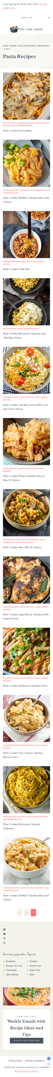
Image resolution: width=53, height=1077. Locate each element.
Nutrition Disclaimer (34, 1060)
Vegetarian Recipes (12, 819)
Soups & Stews (27, 542)
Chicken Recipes (11, 190)
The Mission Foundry (28, 1071)
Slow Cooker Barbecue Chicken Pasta (25, 685)
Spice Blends (12, 974)
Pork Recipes (24, 468)
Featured (24, 190)
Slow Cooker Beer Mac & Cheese (22, 547)
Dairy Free (35, 970)
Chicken (33, 961)
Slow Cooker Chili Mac (16, 269)
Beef (32, 974)
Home (5, 45)
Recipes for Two (14, 965)
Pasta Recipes (43, 45)
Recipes (13, 45)
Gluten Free (35, 965)
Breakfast (11, 961)
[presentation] (26, 96)
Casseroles (11, 970)
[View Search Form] (48, 17)
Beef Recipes (9, 123)
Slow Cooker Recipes (26, 45)
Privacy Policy (15, 1060)
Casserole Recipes (26, 123)
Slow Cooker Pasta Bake (17, 130)
